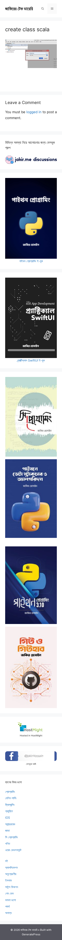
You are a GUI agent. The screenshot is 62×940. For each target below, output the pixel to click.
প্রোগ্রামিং (10, 791)
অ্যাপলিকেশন (11, 867)
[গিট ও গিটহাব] (31, 667)
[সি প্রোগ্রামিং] (31, 417)
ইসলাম (8, 880)
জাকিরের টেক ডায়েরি (19, 8)
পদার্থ (7, 906)
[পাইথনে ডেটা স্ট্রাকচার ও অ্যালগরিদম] (31, 498)
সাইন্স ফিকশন (11, 887)
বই (6, 861)
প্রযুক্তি (9, 811)
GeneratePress (31, 934)
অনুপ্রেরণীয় (10, 874)
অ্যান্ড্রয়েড (10, 824)
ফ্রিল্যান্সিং (10, 804)
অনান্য (8, 913)
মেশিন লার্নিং (11, 798)
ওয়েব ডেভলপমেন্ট (13, 850)
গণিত (7, 843)
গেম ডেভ (9, 893)
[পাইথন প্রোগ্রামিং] (31, 585)
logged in (34, 112)
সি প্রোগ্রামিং (11, 837)
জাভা (7, 830)
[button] (42, 8)
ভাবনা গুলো (10, 900)
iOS (7, 817)
